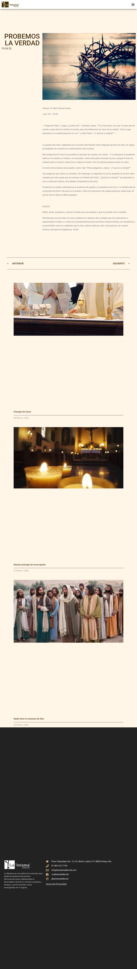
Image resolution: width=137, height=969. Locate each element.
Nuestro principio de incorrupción (30, 564)
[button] (133, 4)
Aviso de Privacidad (56, 884)
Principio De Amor (22, 412)
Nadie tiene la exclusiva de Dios (29, 718)
